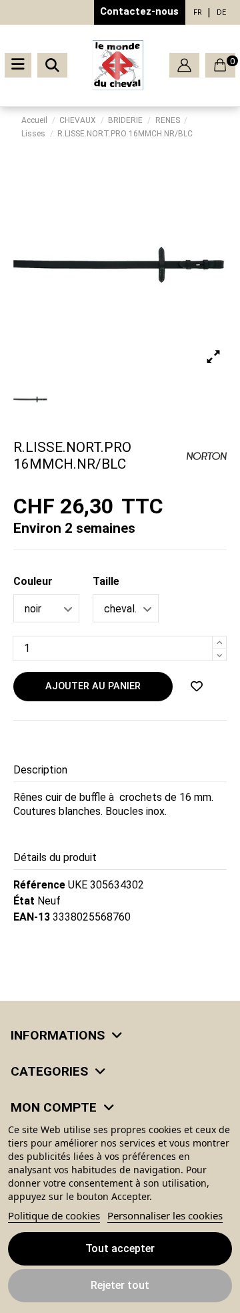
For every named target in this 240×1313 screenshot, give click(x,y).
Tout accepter (120, 1248)
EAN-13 (31, 917)
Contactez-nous (139, 11)
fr (197, 12)
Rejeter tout (120, 1285)
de (221, 12)
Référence (39, 884)
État (24, 900)
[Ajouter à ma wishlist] (196, 686)
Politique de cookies (54, 1215)
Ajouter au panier (93, 686)
